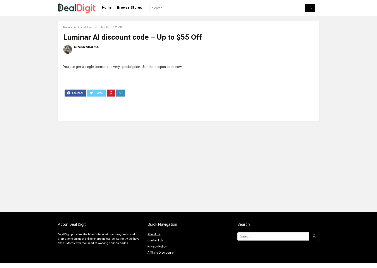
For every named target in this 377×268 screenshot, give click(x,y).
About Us (153, 234)
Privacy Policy (157, 246)
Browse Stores (129, 7)
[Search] (310, 8)
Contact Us (155, 240)
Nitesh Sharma (86, 47)
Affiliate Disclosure (160, 252)
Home (106, 7)
